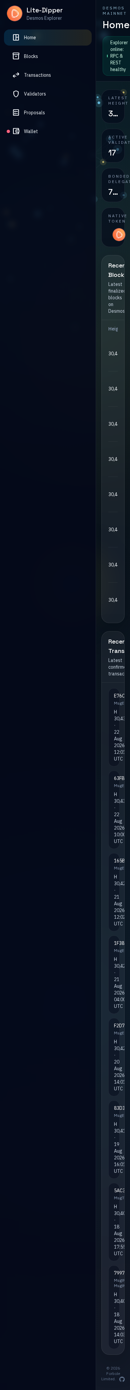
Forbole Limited (110, 1376)
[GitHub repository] (122, 1379)
